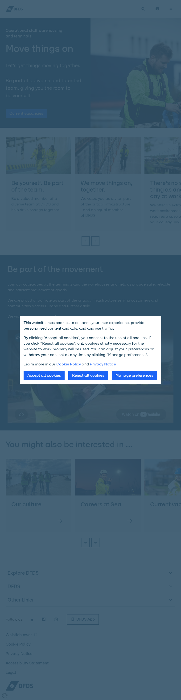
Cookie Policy (68, 364)
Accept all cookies (44, 375)
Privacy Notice (103, 364)
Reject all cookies (88, 375)
